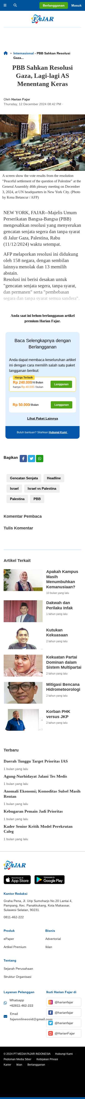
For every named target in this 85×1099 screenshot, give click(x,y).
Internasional (23, 53)
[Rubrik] (5, 5)
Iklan (21, 1064)
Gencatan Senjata (24, 478)
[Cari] (15, 5)
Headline (54, 478)
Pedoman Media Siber (19, 1059)
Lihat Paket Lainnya (42, 418)
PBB (37, 499)
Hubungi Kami (58, 432)
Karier (9, 1064)
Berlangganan (38, 1064)
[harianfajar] (43, 18)
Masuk (76, 5)
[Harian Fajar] (7, 53)
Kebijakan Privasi (48, 1059)
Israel (14, 488)
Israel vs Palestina (42, 488)
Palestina (17, 499)
